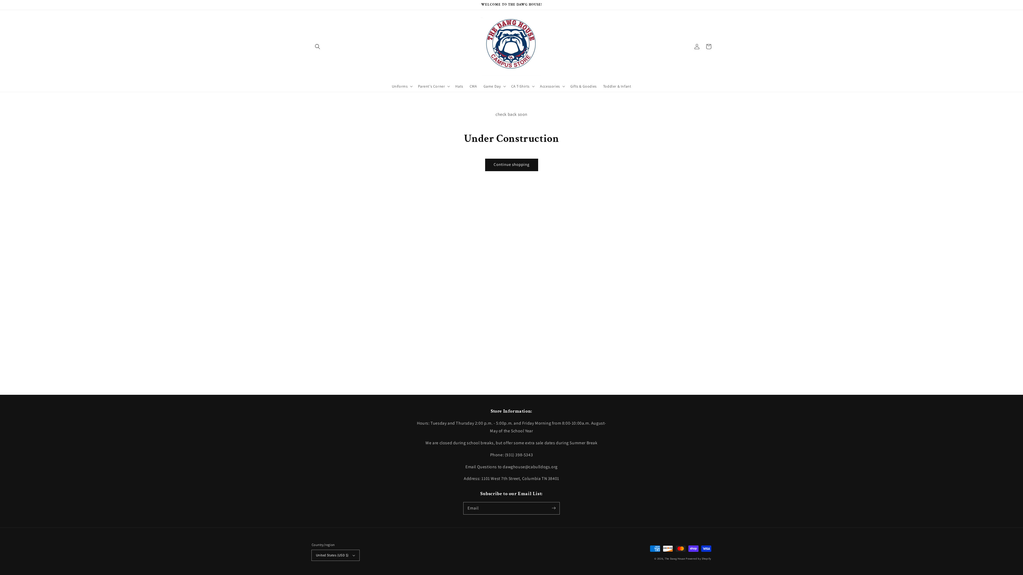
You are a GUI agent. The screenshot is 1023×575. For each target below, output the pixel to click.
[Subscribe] (553, 508)
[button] (317, 46)
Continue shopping (512, 164)
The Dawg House (675, 558)
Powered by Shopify (698, 558)
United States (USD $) (332, 555)
